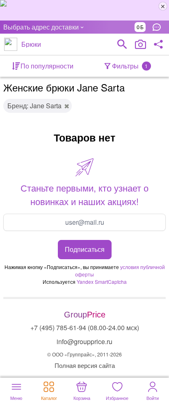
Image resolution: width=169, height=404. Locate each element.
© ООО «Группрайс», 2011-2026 (84, 354)
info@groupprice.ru (84, 341)
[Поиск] (122, 44)
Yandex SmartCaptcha (102, 281)
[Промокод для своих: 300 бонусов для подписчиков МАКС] (84, 10)
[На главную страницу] (10, 44)
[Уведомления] (159, 27)
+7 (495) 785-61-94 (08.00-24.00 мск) (84, 327)
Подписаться (85, 249)
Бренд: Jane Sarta (34, 105)
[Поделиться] (158, 44)
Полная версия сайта (85, 365)
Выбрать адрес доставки (41, 27)
